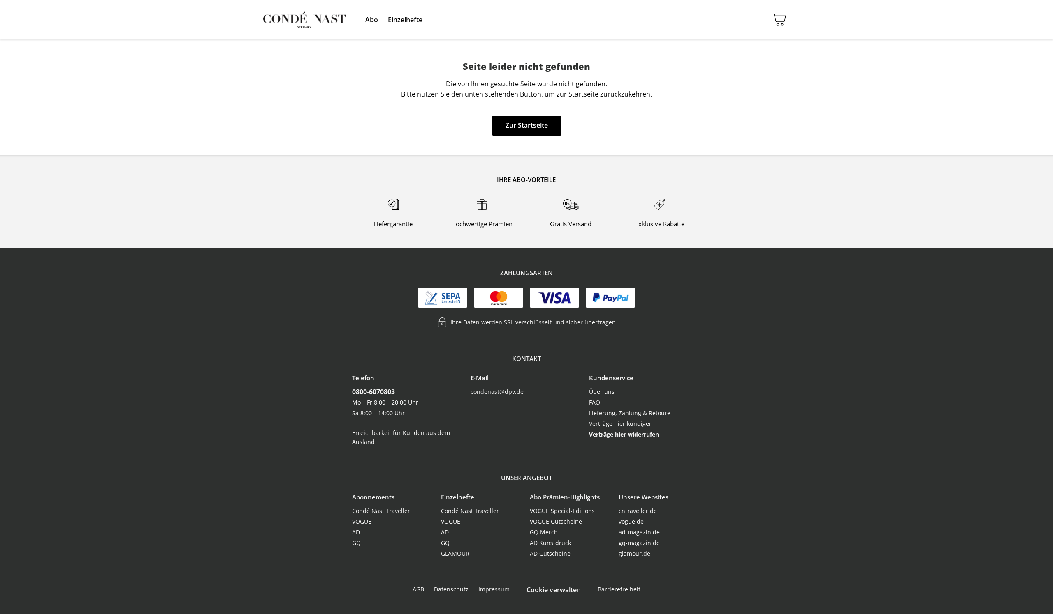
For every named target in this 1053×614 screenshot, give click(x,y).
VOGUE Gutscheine (556, 521)
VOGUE (361, 521)
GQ (356, 543)
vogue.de (631, 521)
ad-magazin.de (639, 532)
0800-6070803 (373, 391)
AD (356, 532)
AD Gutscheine (550, 553)
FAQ (594, 402)
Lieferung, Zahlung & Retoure (629, 413)
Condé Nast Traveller (381, 511)
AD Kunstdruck (550, 543)
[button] (371, 19)
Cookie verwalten (553, 589)
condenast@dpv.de (497, 392)
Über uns (602, 392)
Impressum (494, 589)
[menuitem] (371, 19)
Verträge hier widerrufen (624, 434)
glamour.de (634, 553)
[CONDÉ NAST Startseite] (304, 19)
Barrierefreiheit (619, 589)
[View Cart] (777, 19)
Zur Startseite (527, 125)
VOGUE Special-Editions (562, 511)
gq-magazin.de (639, 543)
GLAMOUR (455, 553)
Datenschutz (451, 589)
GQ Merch (544, 532)
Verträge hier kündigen (621, 424)
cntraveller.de (638, 511)
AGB (418, 589)
